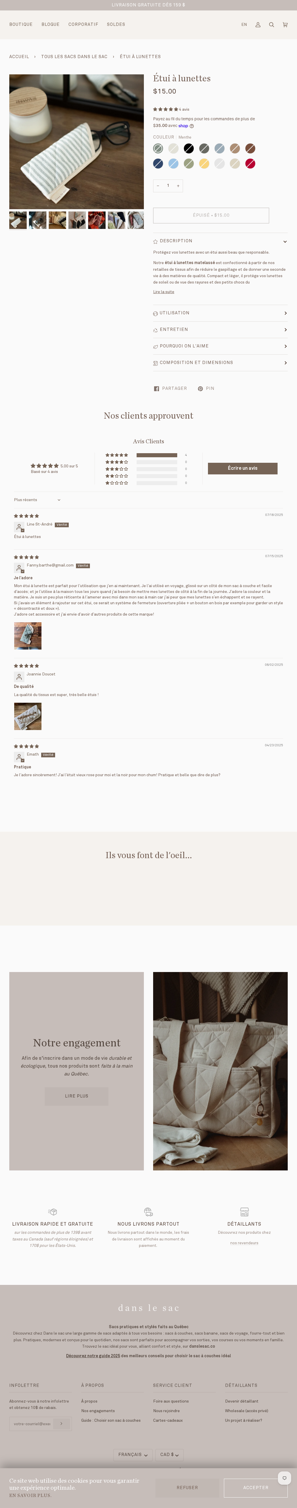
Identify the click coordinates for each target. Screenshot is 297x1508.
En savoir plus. (30, 1495)
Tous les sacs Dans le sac (74, 57)
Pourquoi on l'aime (184, 346)
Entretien (174, 330)
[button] (166, 109)
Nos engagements (98, 1411)
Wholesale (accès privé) (246, 1411)
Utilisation (175, 313)
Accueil (19, 57)
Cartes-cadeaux (168, 1420)
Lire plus (76, 1096)
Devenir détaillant (241, 1401)
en (244, 24)
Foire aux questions (171, 1401)
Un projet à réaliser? (243, 1420)
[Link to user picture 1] (28, 636)
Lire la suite (163, 292)
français (130, 1455)
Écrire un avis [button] (243, 468)
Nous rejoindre (166, 1411)
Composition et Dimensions (196, 363)
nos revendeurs (244, 1243)
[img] (26, 516)
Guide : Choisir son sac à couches (111, 1420)
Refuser (187, 1488)
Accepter (256, 1488)
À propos (89, 1401)
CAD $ (167, 1455)
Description (176, 241)
